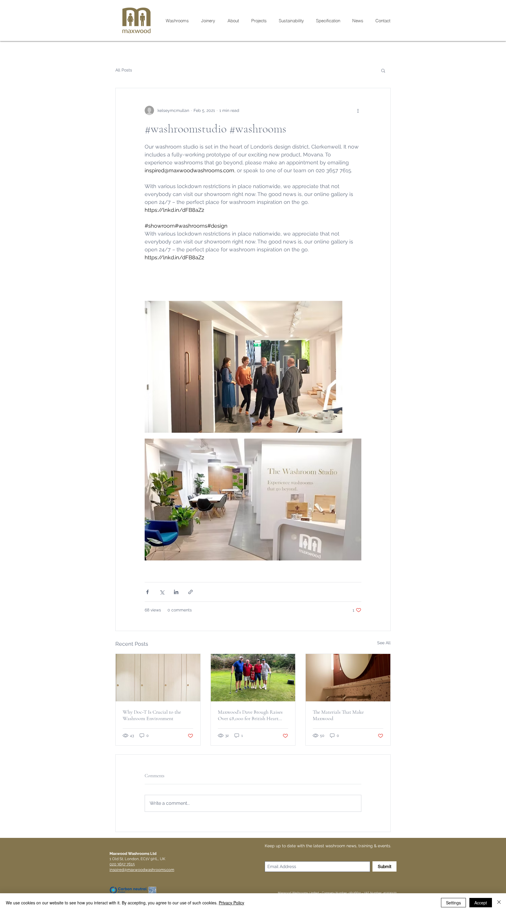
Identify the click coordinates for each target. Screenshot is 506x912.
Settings (453, 903)
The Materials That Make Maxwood (338, 715)
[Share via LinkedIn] (176, 592)
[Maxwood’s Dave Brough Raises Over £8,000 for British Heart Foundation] (253, 677)
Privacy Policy (231, 903)
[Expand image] (243, 367)
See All (384, 642)
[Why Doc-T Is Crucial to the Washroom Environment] (158, 677)
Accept (480, 903)
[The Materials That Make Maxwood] (348, 677)
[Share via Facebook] (147, 592)
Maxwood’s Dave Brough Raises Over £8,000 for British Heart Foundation (250, 715)
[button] (383, 70)
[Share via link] (190, 592)
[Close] (498, 902)
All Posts (123, 70)
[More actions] (357, 110)
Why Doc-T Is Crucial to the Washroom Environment (152, 715)
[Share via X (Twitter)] (162, 592)
